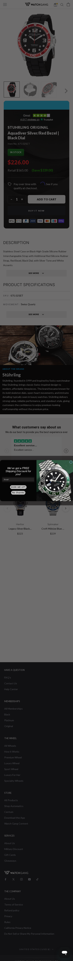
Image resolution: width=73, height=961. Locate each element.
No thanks (18, 492)
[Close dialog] (71, 462)
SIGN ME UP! (18, 487)
